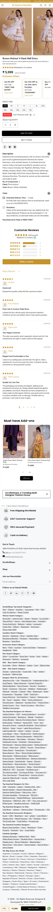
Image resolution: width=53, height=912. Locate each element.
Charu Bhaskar (8, 720)
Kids (42, 609)
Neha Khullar (8, 744)
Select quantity (10, 120)
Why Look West (9, 780)
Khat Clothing (40, 725)
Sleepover (19, 702)
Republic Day (26, 680)
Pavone (30, 747)
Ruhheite (37, 818)
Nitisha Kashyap (40, 744)
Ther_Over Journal (10, 775)
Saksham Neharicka (38, 758)
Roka (29, 691)
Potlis (10, 647)
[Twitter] (10, 147)
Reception (18, 694)
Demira (41, 720)
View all (26, 478)
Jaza (41, 722)
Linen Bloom (7, 733)
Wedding (31, 689)
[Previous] (23, 472)
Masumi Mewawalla (24, 736)
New (4, 609)
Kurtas (32, 656)
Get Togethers (22, 697)
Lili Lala (35, 731)
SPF (13, 769)
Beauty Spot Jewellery (11, 827)
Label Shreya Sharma (32, 728)
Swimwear (35, 627)
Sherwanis (7, 659)
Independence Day (40, 680)
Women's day (42, 697)
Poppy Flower (8, 750)
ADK (18, 714)
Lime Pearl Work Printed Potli (39, 460)
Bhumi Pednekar (21, 842)
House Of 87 (27, 722)
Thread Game (24, 775)
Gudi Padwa (7, 683)
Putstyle (6, 830)
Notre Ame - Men (29, 792)
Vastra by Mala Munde (11, 778)
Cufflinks (44, 638)
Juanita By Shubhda (25, 725)
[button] (8, 67)
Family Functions (27, 705)
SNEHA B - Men (19, 800)
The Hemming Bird (10, 772)
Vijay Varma (18, 844)
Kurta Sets (7, 618)
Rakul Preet (7, 844)
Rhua (18, 753)
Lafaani (20, 731)
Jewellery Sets (31, 636)
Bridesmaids (42, 689)
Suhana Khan (39, 839)
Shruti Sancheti (8, 767)
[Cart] (50, 5)
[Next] (30, 472)
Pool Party (34, 694)
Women (11, 609)
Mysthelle (22, 742)
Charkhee (39, 717)
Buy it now (26, 140)
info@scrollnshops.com (14, 556)
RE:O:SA (34, 795)
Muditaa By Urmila (10, 742)
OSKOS (23, 747)
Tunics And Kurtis (9, 624)
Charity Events (8, 705)
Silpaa (29, 767)
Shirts (5, 656)
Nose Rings (15, 641)
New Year (22, 689)
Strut (44, 818)
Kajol (33, 836)
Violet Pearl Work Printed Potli (12, 461)
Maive (16, 733)
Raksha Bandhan (9, 686)
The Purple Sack (9, 821)
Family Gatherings (35, 700)
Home (3, 506)
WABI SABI (33, 778)
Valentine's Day (9, 680)
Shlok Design (8, 764)
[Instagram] (22, 593)
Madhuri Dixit (24, 836)
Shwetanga (20, 767)
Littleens (16, 809)
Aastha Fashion (8, 714)
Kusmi (19, 728)
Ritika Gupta (33, 756)
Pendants (23, 638)
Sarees (27, 618)
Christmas (13, 689)
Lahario (28, 731)
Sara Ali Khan (42, 844)
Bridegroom (37, 691)
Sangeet (14, 691)
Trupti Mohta (22, 821)
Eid (4, 700)
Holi (17, 680)
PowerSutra (19, 750)
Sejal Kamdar (20, 761)
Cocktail (22, 691)
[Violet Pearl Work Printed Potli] (14, 441)
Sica (21, 830)
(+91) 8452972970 (18, 552)
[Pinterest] (15, 147)
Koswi (13, 728)
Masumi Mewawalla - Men (26, 789)
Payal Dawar (40, 747)
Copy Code (8, 93)
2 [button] (23, 407)
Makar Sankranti (20, 683)
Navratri (33, 686)
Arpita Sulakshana (29, 714)
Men (37, 609)
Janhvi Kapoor (8, 847)
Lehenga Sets (17, 618)
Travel (9, 700)
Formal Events (8, 702)
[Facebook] (5, 147)
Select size (8, 101)
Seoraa (29, 761)
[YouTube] (34, 593)
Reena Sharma (8, 753)
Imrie (36, 722)
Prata (40, 827)
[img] (8, 279)
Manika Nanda (38, 733)
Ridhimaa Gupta (20, 756)
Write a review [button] (27, 261)
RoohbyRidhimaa (22, 758)
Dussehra (41, 686)
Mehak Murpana (9, 739)
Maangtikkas (34, 638)
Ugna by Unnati (37, 775)
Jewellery (19, 609)
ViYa (48, 809)
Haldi (26, 694)
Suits (38, 656)
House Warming (9, 697)
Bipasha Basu (35, 842)
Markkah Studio (9, 736)
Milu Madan (21, 739)
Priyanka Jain (31, 750)
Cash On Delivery (9, 612)
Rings (22, 636)
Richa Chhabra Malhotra (31, 753)
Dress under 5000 (9, 629)
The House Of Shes (26, 772)
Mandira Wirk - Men (32, 787)
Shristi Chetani (34, 764)
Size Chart (7, 115)
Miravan (40, 739)
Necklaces (15, 636)
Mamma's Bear (27, 809)
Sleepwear (25, 627)
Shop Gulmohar (21, 764)
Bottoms (21, 624)
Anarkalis (41, 621)
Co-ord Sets (43, 618)
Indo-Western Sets (29, 621)
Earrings (6, 636)
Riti (30, 818)
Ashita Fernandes (9, 717)
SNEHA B (6, 769)
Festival (33, 697)
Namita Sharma (34, 742)
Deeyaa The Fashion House (26, 720)
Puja (17, 705)
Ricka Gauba (7, 756)
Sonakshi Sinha (27, 839)
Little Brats (7, 809)
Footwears (42, 647)
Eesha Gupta (7, 722)
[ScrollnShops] (21, 5)
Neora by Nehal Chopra (24, 744)
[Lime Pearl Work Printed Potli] (39, 441)
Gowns (17, 621)
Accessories (29, 609)
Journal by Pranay (9, 725)
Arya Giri (41, 714)
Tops (35, 671)
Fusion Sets (7, 627)
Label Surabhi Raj (9, 731)
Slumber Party (30, 702)
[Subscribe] (49, 582)
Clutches (17, 647)
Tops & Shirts (8, 621)
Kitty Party (40, 705)
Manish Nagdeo (9, 789)
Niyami (5, 747)
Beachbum (22, 717)
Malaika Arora (8, 842)
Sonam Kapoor (30, 844)
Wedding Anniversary (11, 708)
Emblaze (17, 722)
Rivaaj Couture (8, 758)
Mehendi (6, 691)
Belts (15, 650)
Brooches (6, 641)
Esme (23, 827)
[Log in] (45, 5)
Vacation (16, 700)
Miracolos (31, 739)
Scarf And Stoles (29, 647)
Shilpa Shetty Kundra (11, 839)
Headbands (7, 650)
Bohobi (30, 717)
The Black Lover (32, 769)
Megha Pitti (38, 736)
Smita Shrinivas (39, 767)
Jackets (29, 624)
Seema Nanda (8, 761)
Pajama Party (43, 702)
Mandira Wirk (25, 733)
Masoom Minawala (10, 836)
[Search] (41, 5)
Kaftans (16, 627)
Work (24, 700)
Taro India (20, 769)
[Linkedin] (17, 593)
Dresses (35, 618)
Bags (4, 647)
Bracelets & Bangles (10, 638)
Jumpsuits (37, 624)
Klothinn (6, 728)
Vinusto (24, 778)
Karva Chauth (22, 686)
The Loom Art (40, 772)
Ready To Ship (23, 612)
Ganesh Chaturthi (35, 683)
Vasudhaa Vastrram (21, 803)
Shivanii (37, 761)
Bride (46, 691)
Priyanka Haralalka (10, 795)
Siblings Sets (45, 665)
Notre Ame (14, 747)
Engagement (8, 694)
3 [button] (27, 407)
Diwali (5, 689)
